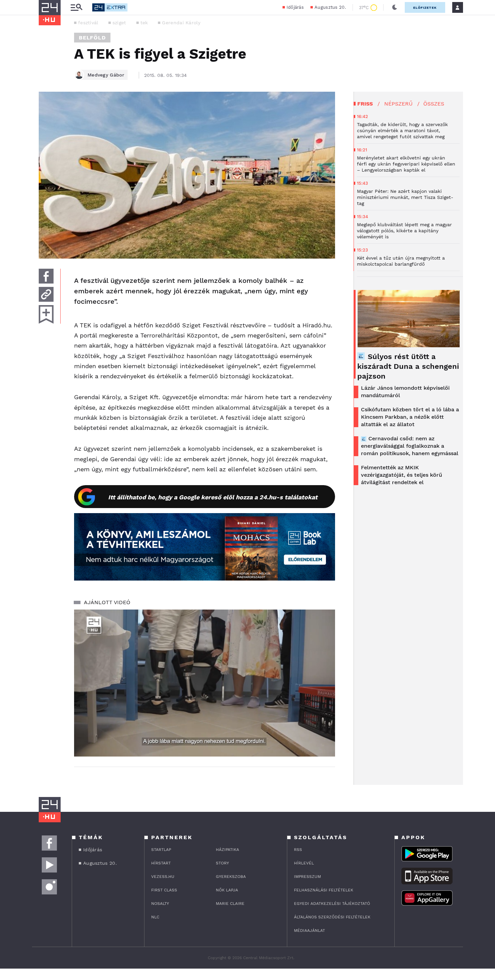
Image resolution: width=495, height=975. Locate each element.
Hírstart (161, 863)
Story (222, 863)
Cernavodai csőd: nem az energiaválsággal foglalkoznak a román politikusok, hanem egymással (409, 445)
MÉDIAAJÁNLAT (309, 930)
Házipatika (227, 849)
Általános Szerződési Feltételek (332, 917)
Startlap (161, 849)
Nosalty (160, 903)
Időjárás (295, 7)
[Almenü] (76, 7)
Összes (433, 103)
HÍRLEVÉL (304, 863)
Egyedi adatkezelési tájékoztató (332, 903)
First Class (164, 890)
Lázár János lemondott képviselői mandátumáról (405, 391)
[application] (204, 683)
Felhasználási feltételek (323, 890)
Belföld (92, 37)
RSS (298, 849)
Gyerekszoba (231, 876)
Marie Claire (230, 903)
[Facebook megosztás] (46, 276)
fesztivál (88, 22)
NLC (155, 917)
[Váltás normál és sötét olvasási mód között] (395, 7)
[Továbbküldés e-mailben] (46, 294)
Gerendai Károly (181, 22)
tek (144, 22)
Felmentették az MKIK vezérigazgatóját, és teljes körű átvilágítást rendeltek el (401, 474)
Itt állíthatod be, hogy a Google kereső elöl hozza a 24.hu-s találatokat (213, 497)
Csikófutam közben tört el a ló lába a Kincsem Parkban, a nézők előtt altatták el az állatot (410, 416)
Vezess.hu (162, 876)
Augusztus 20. (330, 7)
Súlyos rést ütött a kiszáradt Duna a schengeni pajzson (408, 366)
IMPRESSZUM (307, 876)
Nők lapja (227, 890)
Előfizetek (425, 7)
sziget (119, 22)
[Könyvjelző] (46, 314)
